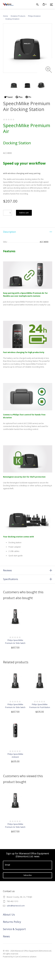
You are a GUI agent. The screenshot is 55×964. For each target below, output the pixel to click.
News (6, 936)
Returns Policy (12, 921)
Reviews (7, 570)
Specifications (10, 579)
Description (9, 231)
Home (5, 16)
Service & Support (14, 929)
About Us (9, 914)
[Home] (8, 7)
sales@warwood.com (16, 905)
